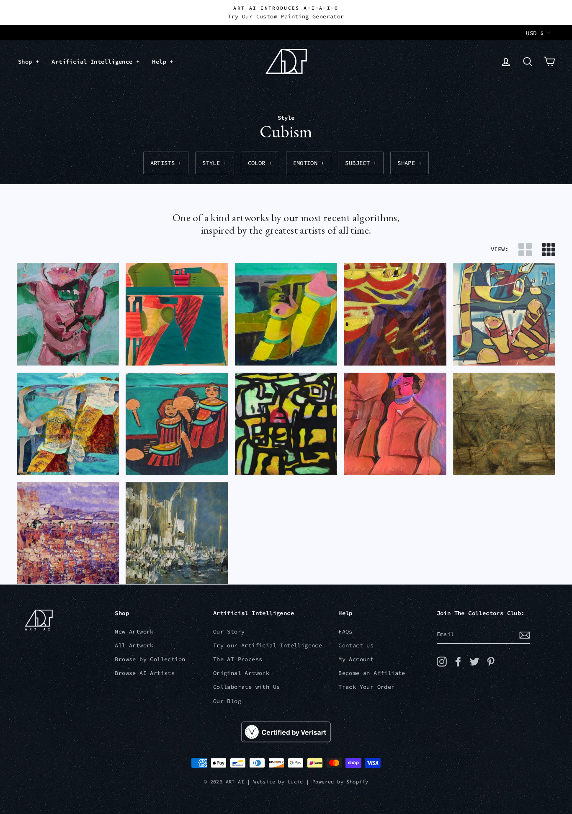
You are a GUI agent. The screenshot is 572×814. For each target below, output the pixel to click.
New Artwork (134, 631)
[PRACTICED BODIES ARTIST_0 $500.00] (395, 424)
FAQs (345, 631)
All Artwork (134, 645)
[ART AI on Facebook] (458, 662)
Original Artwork (241, 673)
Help (161, 61)
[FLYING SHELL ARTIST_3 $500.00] (286, 314)
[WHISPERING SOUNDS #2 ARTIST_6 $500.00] (68, 424)
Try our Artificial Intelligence (267, 645)
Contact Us (356, 645)
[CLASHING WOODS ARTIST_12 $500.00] (504, 424)
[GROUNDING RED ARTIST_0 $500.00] (177, 314)
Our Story (229, 631)
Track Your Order (366, 686)
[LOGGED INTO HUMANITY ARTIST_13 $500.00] (177, 533)
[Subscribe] (524, 634)
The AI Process (238, 659)
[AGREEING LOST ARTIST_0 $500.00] (177, 424)
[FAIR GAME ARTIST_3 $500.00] (504, 314)
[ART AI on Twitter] (474, 662)
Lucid (295, 781)
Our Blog (227, 701)
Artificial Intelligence (94, 61)
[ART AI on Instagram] (442, 662)
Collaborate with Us (246, 686)
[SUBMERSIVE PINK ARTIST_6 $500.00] (68, 314)
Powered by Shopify (340, 781)
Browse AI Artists (145, 673)
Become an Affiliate (371, 673)
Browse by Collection (150, 659)
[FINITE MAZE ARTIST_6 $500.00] (286, 424)
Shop (27, 61)
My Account (356, 659)
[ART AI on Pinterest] (491, 662)
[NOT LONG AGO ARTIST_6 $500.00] (395, 314)
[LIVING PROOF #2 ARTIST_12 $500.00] (68, 533)
